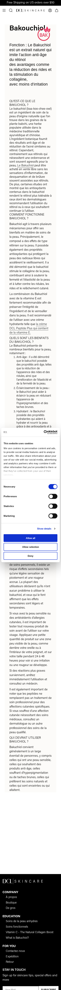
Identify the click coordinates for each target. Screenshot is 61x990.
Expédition (12, 956)
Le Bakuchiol (25, 165)
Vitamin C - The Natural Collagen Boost (29, 932)
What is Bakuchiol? (17, 938)
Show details (44, 528)
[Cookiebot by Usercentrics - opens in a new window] (43, 432)
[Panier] (56, 10)
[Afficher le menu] (4, 10)
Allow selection (30, 547)
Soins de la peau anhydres (22, 921)
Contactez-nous (15, 951)
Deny (30, 555)
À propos (11, 897)
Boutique (11, 902)
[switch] (52, 496)
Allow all (30, 538)
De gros (10, 908)
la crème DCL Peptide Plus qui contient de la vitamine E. (28, 328)
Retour (10, 962)
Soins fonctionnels (17, 927)
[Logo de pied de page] (23, 881)
